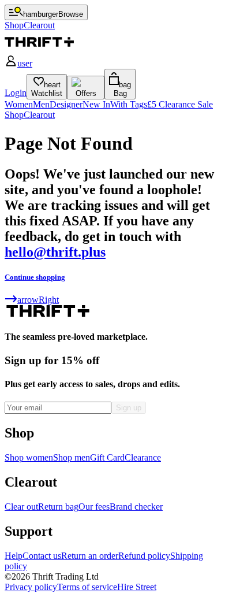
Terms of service (87, 587)
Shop (14, 115)
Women (19, 104)
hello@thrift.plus (55, 251)
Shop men (71, 457)
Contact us (41, 556)
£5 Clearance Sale (180, 104)
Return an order (89, 556)
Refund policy (144, 556)
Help (13, 556)
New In (96, 104)
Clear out (21, 506)
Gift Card (107, 457)
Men (41, 104)
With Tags (128, 104)
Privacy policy (31, 587)
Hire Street (136, 587)
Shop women (29, 457)
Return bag (58, 506)
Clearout (39, 115)
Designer (66, 104)
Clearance (143, 457)
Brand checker (136, 506)
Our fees (94, 506)
